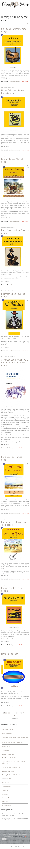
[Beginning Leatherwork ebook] (13, 480)
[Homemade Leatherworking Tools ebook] (13, 544)
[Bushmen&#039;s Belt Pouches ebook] (13, 317)
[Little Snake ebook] (13, 673)
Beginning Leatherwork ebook (12, 458)
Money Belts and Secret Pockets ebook (12, 92)
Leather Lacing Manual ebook (12, 160)
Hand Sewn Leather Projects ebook (15, 232)
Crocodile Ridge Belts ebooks (11, 589)
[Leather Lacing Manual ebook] (13, 182)
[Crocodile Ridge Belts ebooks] (13, 611)
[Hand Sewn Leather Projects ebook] (13, 252)
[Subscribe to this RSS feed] (27, 24)
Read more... (25, 81)
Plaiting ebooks (13, 448)
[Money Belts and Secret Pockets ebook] (13, 114)
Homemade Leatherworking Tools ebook (14, 523)
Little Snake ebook (10, 653)
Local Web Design (18, 836)
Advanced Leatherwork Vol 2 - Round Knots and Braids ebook (14, 362)
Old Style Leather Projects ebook (13, 30)
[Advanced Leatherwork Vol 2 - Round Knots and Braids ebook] (13, 387)
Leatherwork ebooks (14, 81)
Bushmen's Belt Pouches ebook (13, 295)
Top (4, 839)
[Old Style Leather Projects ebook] (13, 51)
